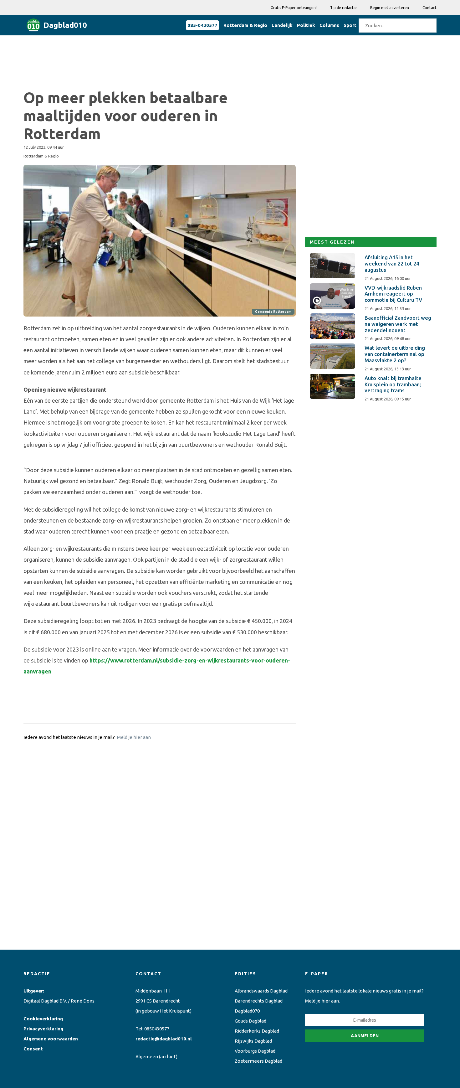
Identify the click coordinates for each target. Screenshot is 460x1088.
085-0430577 (202, 25)
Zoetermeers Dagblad (258, 1061)
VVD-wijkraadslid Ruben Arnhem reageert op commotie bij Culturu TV (393, 294)
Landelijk (282, 25)
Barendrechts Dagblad (259, 1000)
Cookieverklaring (43, 1018)
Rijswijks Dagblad (253, 1041)
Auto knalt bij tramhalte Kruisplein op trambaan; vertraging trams (393, 384)
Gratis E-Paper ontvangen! (294, 8)
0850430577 (156, 1028)
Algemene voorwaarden (50, 1038)
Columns (329, 25)
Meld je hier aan (134, 737)
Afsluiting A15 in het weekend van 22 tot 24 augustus (392, 264)
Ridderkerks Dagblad (257, 1031)
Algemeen (146, 1056)
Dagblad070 (247, 1010)
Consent (33, 1048)
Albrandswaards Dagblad (261, 990)
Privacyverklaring (43, 1028)
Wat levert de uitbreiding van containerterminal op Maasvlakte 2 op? (395, 354)
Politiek (306, 25)
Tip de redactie (343, 8)
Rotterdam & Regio (245, 25)
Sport (350, 25)
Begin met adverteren (389, 8)
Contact (429, 8)
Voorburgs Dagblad (255, 1051)
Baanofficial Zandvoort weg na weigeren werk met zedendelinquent (398, 324)
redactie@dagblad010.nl (163, 1038)
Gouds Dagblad (250, 1021)
